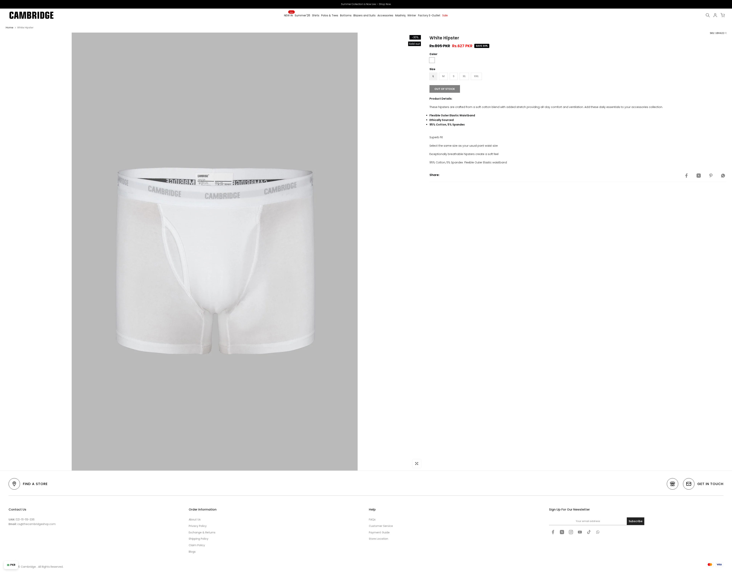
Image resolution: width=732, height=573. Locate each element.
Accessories (385, 15)
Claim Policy (197, 545)
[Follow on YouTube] (580, 532)
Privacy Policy (198, 526)
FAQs (372, 519)
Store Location (378, 539)
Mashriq (400, 15)
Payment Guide (379, 532)
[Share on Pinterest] (711, 175)
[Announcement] (366, 4)
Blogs (192, 552)
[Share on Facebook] (686, 175)
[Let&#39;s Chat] (598, 532)
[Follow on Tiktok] (589, 532)
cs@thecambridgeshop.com (36, 524)
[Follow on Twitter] (562, 532)
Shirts (315, 15)
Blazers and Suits (364, 15)
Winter (411, 15)
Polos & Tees (329, 15)
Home (9, 27)
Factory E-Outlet (429, 15)
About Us (195, 519)
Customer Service (381, 526)
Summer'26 (302, 15)
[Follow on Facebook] (553, 532)
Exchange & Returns (202, 532)
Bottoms (346, 15)
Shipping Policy (198, 539)
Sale (445, 15)
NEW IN (288, 15)
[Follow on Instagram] (571, 532)
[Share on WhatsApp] (723, 175)
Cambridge (28, 567)
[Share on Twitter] (698, 175)
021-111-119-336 (25, 519)
